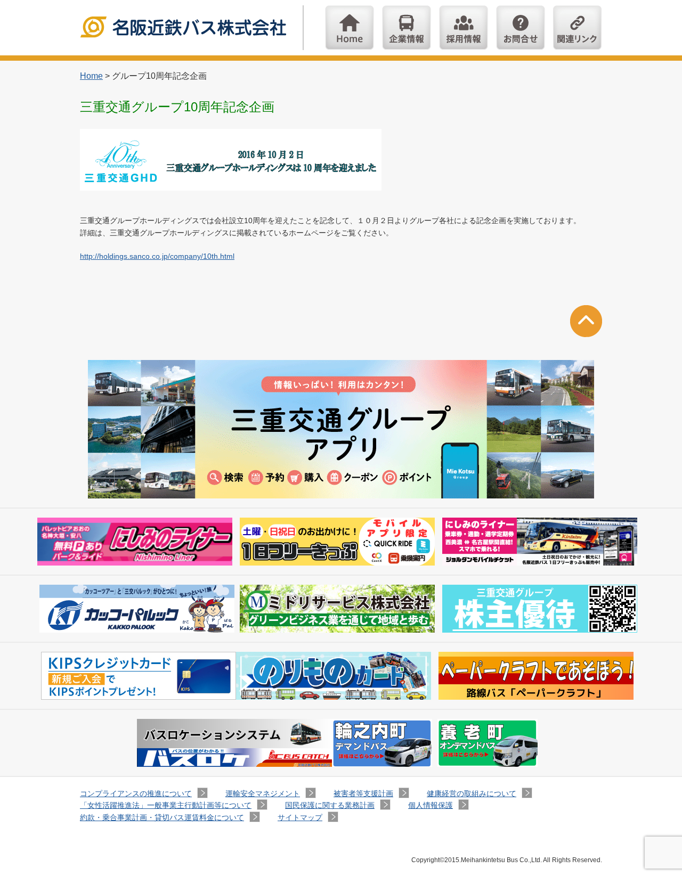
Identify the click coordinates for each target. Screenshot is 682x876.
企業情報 (406, 27)
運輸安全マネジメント (262, 793)
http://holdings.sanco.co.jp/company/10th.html (157, 256)
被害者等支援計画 (363, 793)
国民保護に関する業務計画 (330, 805)
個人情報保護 (430, 805)
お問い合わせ (520, 27)
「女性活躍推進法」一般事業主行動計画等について (165, 805)
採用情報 (463, 27)
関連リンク (577, 27)
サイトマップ (300, 817)
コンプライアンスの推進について (136, 793)
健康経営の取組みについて (471, 793)
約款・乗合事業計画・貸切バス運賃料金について (162, 817)
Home (349, 27)
